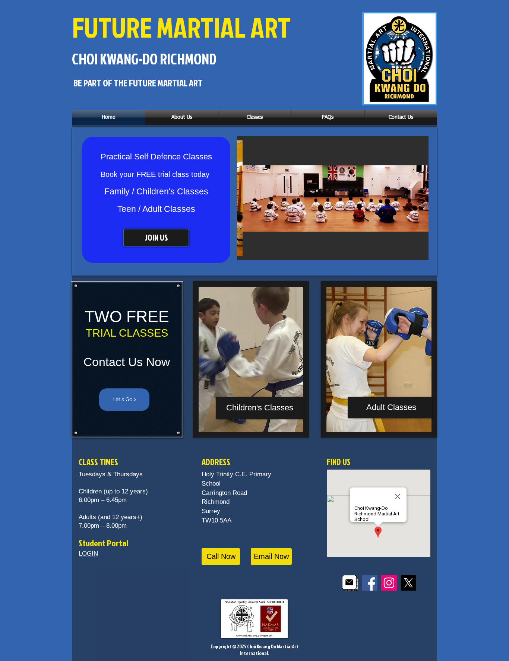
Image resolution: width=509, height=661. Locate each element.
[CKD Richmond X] (408, 583)
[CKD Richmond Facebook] (369, 583)
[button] (181, 117)
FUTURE (112, 27)
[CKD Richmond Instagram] (389, 583)
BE (77, 82)
